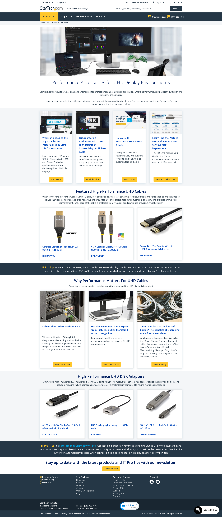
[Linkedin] (152, 482)
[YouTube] (158, 482)
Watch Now (56, 179)
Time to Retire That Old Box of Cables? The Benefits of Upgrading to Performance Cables (159, 330)
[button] (129, 505)
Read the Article (62, 364)
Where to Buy (48, 479)
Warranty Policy (119, 493)
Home (42, 22)
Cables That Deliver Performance (61, 326)
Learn (99, 16)
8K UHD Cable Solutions (57, 22)
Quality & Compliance (85, 491)
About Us (80, 485)
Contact (79, 482)
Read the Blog (92, 179)
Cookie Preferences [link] (101, 514)
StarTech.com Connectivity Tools (77, 445)
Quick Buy (46, 482)
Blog (78, 493)
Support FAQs (118, 488)
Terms (56, 514)
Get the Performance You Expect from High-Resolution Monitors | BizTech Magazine (109, 330)
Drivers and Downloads (122, 482)
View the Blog (160, 364)
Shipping (116, 496)
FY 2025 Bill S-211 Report (123, 485)
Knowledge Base (158, 17)
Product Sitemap (76, 514)
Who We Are (82, 16)
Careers (79, 488)
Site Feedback (46, 514)
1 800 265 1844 (91, 508)
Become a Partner (50, 477)
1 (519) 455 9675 (90, 506)
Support (65, 16)
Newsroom (80, 480)
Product (47, 16)
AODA (87, 514)
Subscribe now (111, 468)
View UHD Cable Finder (166, 179)
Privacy (64, 514)
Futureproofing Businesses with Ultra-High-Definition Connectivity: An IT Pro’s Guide (92, 144)
